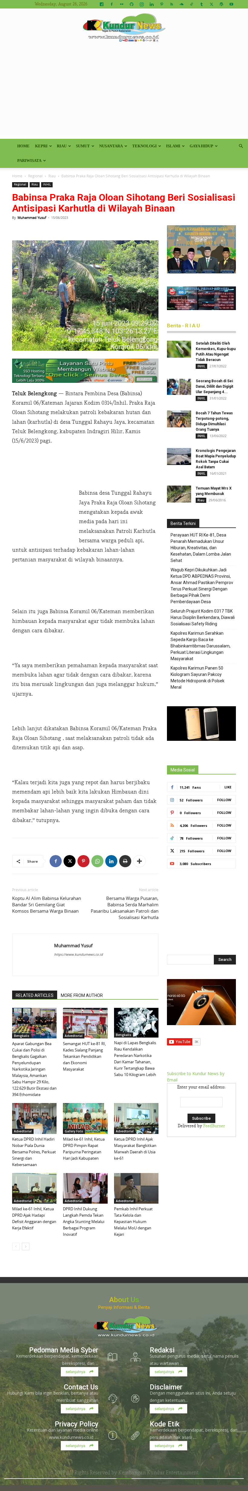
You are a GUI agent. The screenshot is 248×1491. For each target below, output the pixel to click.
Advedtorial (74, 1036)
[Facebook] (111, 4)
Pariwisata (29, 160)
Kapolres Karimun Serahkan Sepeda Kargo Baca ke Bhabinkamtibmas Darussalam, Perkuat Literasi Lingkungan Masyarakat (200, 646)
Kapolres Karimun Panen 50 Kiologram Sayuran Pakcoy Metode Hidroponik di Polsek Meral (197, 678)
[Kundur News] (124, 28)
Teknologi (144, 146)
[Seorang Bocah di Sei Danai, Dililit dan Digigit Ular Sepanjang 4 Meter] (179, 386)
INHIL (47, 184)
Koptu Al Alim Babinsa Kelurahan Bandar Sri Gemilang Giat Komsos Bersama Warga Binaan (46, 904)
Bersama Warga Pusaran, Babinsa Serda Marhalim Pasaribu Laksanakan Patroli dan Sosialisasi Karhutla (124, 907)
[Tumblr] (201, 4)
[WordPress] (221, 4)
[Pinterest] (161, 4)
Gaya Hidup (201, 146)
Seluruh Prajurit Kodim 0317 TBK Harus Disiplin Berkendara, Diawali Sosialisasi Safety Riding (203, 617)
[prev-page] (16, 1246)
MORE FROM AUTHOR (82, 995)
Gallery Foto (74, 1131)
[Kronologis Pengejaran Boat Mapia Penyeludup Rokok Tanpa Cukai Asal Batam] (179, 456)
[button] (240, 146)
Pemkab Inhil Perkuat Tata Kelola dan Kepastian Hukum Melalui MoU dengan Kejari (133, 1221)
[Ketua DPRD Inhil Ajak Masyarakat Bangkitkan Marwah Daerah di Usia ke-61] (136, 1118)
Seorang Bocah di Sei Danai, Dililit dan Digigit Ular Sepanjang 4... (214, 386)
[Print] (125, 861)
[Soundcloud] (181, 4)
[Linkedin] (151, 4)
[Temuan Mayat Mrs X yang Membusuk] (179, 494)
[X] (211, 4)
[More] (139, 861)
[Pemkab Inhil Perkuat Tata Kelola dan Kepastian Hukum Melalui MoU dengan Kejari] (136, 1188)
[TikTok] (191, 4)
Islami (173, 146)
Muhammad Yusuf (32, 217)
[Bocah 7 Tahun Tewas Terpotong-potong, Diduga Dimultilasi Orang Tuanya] (179, 418)
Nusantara (111, 146)
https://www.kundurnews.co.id (78, 954)
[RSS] (171, 4)
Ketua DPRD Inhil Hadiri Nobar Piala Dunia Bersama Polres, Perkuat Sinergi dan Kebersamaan (34, 1151)
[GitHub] (131, 4)
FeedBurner (214, 1126)
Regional (35, 175)
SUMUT (83, 146)
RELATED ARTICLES (35, 995)
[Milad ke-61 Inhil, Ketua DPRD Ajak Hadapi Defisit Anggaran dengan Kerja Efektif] (34, 1188)
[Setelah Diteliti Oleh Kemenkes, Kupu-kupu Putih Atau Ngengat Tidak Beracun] (179, 349)
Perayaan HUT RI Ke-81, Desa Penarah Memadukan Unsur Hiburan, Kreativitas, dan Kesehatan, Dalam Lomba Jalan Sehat (201, 548)
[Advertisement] (124, 93)
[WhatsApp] (97, 861)
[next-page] (25, 1246)
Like (227, 787)
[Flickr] (121, 4)
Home (23, 146)
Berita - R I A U (183, 326)
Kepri (41, 146)
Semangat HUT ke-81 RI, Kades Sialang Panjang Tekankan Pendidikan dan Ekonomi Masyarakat (84, 1056)
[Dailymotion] (101, 4)
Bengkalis (21, 1036)
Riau (62, 146)
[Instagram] (141, 4)
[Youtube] (231, 4)
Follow (224, 799)
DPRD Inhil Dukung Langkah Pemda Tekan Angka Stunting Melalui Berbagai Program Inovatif (83, 1221)
